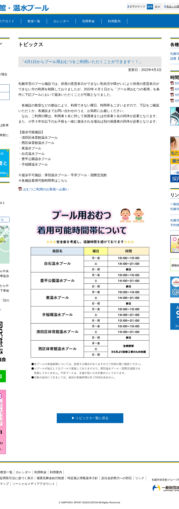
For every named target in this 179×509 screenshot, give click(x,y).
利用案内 (114, 21)
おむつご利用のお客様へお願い (46, 189)
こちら (62, 180)
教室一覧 (34, 21)
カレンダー (61, 21)
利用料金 (88, 21)
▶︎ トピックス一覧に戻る (90, 418)
